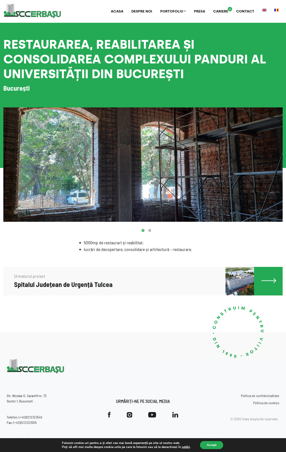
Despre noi (141, 11)
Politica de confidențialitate (260, 395)
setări (186, 447)
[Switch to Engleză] (264, 10)
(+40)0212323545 (30, 417)
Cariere (220, 11)
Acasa (117, 11)
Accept (212, 445)
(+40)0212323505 (25, 422)
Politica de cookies (266, 403)
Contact (245, 11)
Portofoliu (171, 11)
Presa (199, 11)
